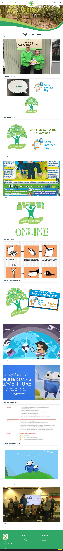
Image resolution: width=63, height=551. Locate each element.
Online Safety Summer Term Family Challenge (12, 443)
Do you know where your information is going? (12, 280)
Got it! (60, 549)
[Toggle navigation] (4, 2)
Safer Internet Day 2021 (8, 321)
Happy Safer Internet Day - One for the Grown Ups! (13, 158)
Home (4, 36)
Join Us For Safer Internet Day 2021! (10, 361)
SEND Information (24, 540)
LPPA (42, 539)
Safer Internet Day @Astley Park (9, 117)
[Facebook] (15, 2)
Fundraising (24, 538)
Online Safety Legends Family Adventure (11, 402)
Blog (6, 36)
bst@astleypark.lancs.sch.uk (8, 543)
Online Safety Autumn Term (9, 239)
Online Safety (44, 540)
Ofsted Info (24, 539)
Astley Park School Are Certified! (9, 76)
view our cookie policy (22, 549)
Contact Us (24, 542)
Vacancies (23, 541)
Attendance (43, 541)
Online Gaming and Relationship (9, 198)
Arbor (42, 538)
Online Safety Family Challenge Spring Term (12, 484)
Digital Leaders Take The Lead (9, 524)
